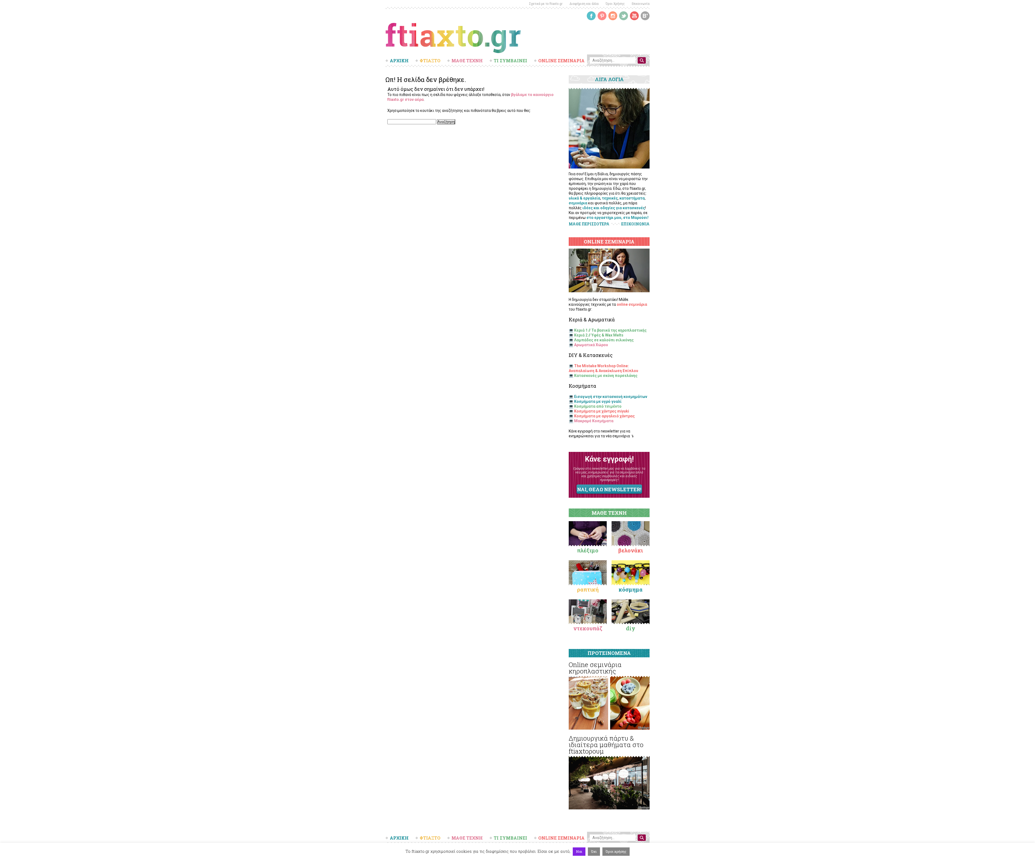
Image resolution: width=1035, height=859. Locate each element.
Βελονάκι (630, 550)
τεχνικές (610, 198)
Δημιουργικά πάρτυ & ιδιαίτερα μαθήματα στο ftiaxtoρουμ (606, 744)
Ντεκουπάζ (587, 628)
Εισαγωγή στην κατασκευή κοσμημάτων (610, 396)
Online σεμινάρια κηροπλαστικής (595, 667)
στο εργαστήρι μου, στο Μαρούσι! (617, 217)
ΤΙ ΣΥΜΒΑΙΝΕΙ (510, 61)
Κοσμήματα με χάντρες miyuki (601, 411)
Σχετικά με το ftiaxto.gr (546, 3)
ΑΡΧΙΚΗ (399, 61)
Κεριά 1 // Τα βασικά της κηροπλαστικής (610, 330)
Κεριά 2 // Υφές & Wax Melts (598, 335)
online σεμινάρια (632, 304)
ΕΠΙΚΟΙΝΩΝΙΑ (635, 224)
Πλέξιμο (587, 550)
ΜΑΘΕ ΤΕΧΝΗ (467, 61)
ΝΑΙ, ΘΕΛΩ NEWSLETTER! (609, 489)
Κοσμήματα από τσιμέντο (598, 406)
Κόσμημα (631, 589)
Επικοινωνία (641, 3)
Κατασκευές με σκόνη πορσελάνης (605, 375)
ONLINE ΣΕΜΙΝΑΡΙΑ (561, 61)
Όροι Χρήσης (615, 3)
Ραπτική (588, 589)
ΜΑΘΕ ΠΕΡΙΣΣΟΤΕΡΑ (589, 223)
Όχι (594, 851)
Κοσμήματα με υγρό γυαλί (598, 401)
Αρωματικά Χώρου (591, 345)
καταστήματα (632, 198)
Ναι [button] (579, 851)
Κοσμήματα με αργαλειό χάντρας (604, 416)
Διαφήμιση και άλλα (584, 3)
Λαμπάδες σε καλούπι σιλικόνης (604, 340)
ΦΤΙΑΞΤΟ (430, 61)
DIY (630, 628)
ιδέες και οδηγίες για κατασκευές (613, 208)
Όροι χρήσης (616, 851)
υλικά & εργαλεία (584, 198)
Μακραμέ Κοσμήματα (593, 421)
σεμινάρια (578, 203)
